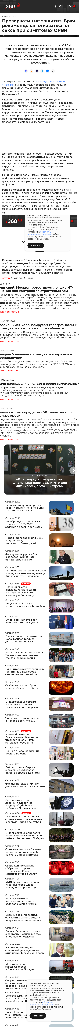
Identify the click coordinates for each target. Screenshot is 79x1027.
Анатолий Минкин (22, 278)
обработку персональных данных (41, 1003)
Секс (19, 36)
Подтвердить (38, 1016)
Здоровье (6, 36)
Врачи (13, 36)
